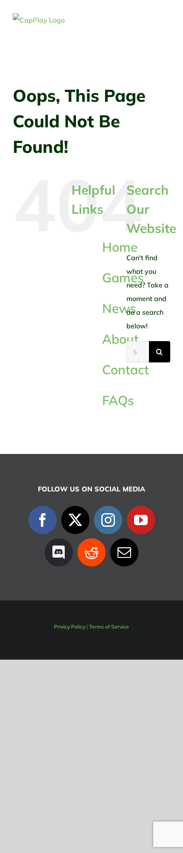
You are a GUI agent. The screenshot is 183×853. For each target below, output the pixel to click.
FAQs (118, 400)
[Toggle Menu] (164, 20)
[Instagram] (108, 520)
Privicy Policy (69, 626)
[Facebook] (43, 520)
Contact (125, 370)
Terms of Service (109, 626)
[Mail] (124, 552)
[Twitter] (75, 520)
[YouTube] (141, 520)
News (119, 308)
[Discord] (59, 552)
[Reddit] (91, 552)
